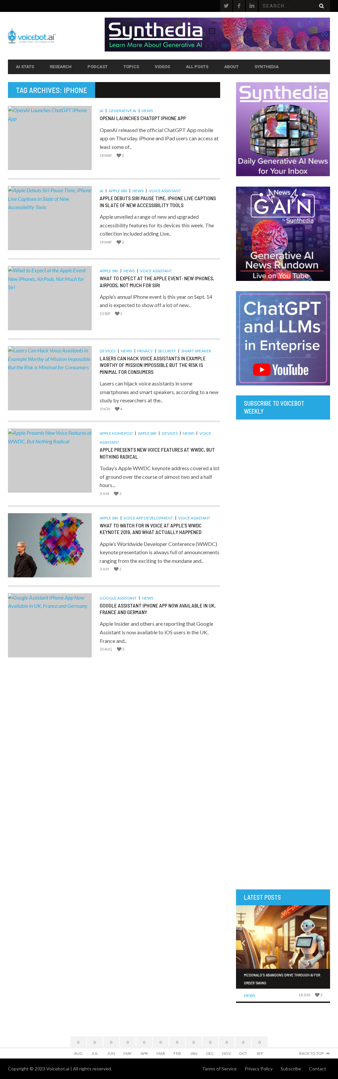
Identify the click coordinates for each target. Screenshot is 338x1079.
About (231, 66)
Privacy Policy (259, 1068)
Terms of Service (219, 1068)
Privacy (145, 350)
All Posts (197, 66)
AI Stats (25, 66)
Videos (162, 66)
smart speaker (196, 350)
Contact (317, 1068)
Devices (108, 350)
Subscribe (291, 1068)
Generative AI (122, 110)
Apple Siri (118, 190)
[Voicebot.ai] (56, 36)
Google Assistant (118, 598)
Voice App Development (148, 518)
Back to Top (311, 1053)
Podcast (97, 66)
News (147, 110)
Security (167, 350)
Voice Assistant (165, 190)
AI (101, 110)
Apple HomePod (116, 433)
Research (61, 66)
